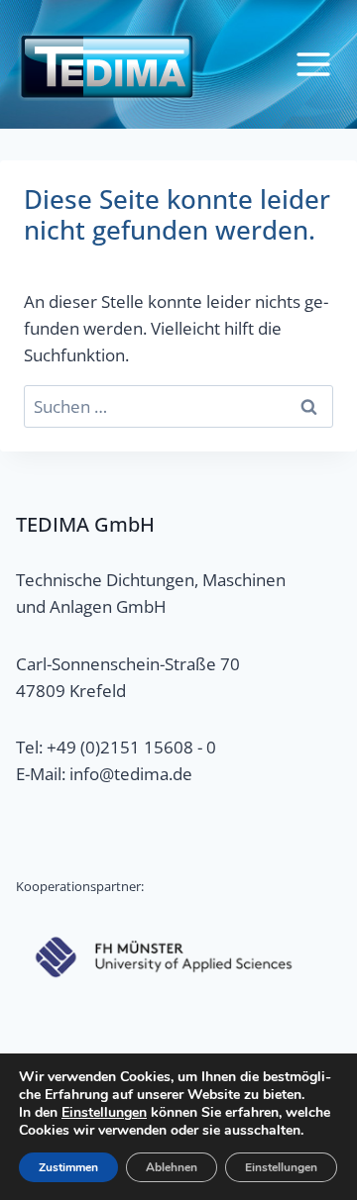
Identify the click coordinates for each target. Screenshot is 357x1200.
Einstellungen (104, 1113)
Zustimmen (68, 1167)
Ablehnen (171, 1167)
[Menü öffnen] (313, 64)
